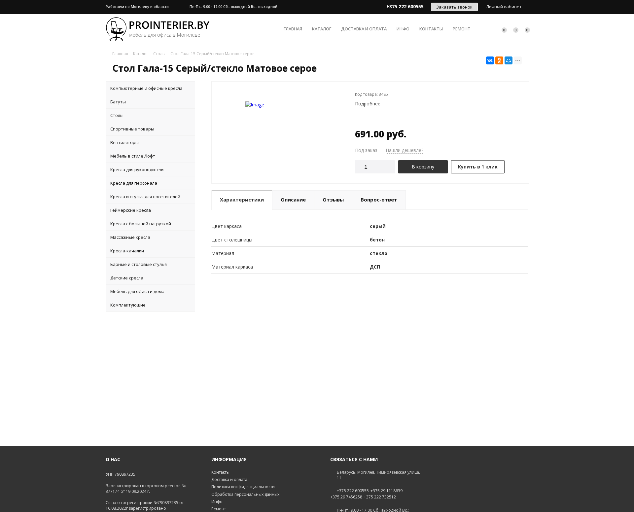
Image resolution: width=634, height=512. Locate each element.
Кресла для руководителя (137, 169)
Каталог (321, 29)
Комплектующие (128, 305)
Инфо (403, 29)
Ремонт (462, 29)
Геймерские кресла (130, 210)
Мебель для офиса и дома (137, 291)
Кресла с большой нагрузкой (140, 224)
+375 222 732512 (380, 497)
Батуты (118, 102)
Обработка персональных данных (245, 494)
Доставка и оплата (364, 29)
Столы (116, 115)
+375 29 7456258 (346, 497)
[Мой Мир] (508, 60)
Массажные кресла (130, 237)
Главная (293, 29)
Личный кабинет (504, 7)
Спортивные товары (132, 129)
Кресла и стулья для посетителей (145, 197)
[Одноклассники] (499, 60)
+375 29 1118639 (386, 491)
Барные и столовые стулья (138, 264)
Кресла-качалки (127, 251)
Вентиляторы (124, 142)
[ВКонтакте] (490, 60)
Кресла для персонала (133, 183)
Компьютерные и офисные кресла (146, 88)
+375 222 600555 (353, 491)
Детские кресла (126, 278)
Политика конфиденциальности (243, 487)
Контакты (431, 29)
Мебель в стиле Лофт (132, 156)
